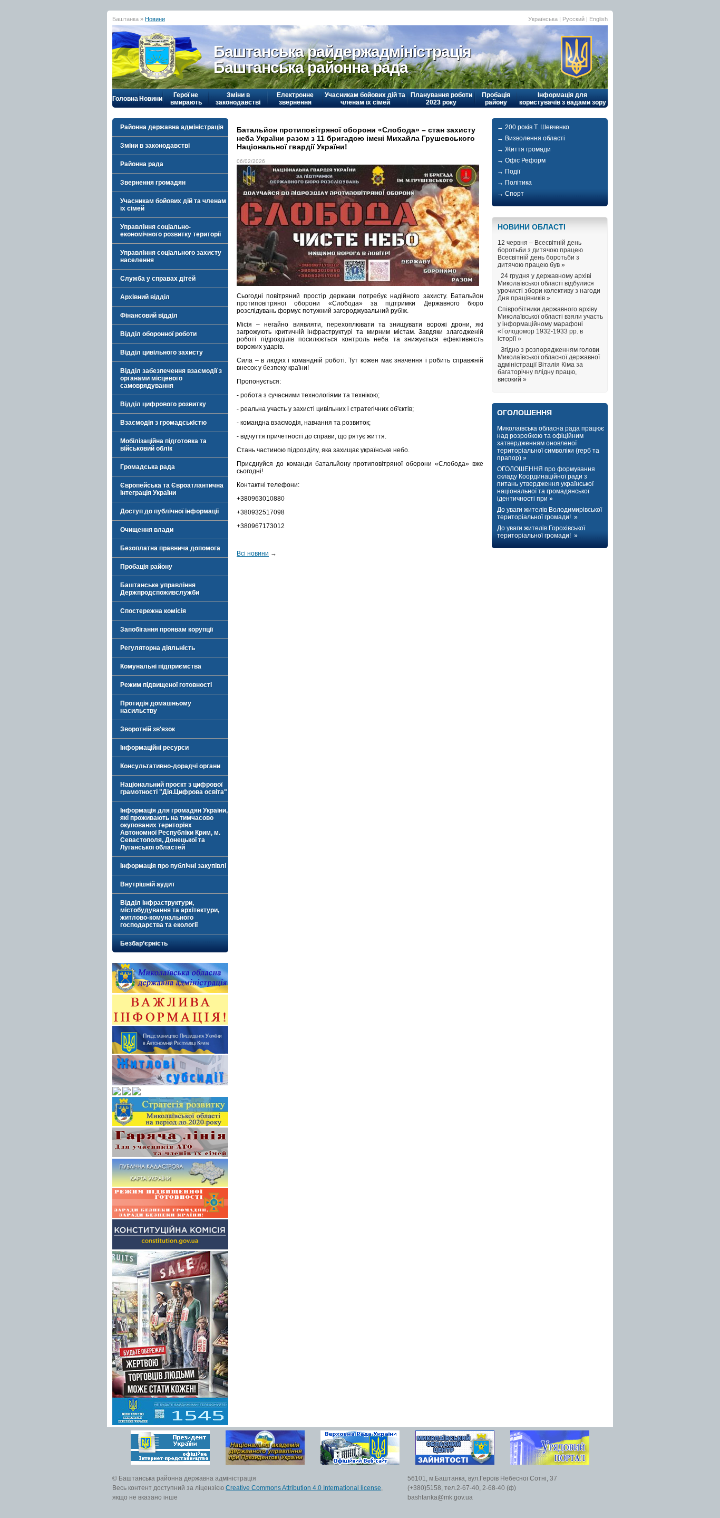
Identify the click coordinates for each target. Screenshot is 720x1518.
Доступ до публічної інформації (169, 511)
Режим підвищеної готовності (166, 685)
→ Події (508, 171)
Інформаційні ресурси (154, 747)
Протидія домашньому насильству (155, 707)
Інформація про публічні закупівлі (173, 866)
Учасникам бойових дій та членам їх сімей (365, 98)
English (598, 19)
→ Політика (514, 182)
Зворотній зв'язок (147, 729)
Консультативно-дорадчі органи (170, 766)
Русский (573, 19)
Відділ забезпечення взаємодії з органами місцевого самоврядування (171, 378)
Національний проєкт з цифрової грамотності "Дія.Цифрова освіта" (173, 788)
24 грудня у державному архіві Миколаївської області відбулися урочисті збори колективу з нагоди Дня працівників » (549, 287)
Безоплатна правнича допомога (170, 548)
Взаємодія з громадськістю (163, 422)
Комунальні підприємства (160, 666)
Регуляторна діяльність (157, 648)
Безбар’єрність (144, 943)
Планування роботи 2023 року (441, 98)
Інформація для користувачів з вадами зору (562, 98)
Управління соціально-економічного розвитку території (170, 230)
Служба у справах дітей (158, 278)
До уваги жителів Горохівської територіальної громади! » (541, 531)
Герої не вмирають (186, 98)
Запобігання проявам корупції (166, 629)
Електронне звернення (295, 98)
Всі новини (253, 553)
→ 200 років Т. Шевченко (533, 127)
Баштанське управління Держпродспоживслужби (159, 588)
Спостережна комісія (153, 611)
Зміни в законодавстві (238, 98)
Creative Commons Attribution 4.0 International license (303, 1488)
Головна (125, 98)
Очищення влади (146, 529)
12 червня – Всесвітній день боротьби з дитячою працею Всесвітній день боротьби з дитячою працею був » (540, 254)
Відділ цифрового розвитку (163, 404)
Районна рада (141, 164)
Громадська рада (147, 467)
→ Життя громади (524, 149)
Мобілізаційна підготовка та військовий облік (163, 444)
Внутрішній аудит (147, 884)
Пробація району (496, 98)
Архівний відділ (145, 297)
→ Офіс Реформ (521, 160)
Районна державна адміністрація (171, 127)
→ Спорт (510, 193)
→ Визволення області (531, 138)
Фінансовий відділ (149, 315)
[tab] (170, 127)
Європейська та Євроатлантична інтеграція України (171, 489)
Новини (155, 19)
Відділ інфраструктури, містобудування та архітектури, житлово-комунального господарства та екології (169, 914)
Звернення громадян (153, 182)
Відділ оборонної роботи (158, 334)
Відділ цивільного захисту (161, 352)
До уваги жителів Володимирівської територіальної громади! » (549, 513)
